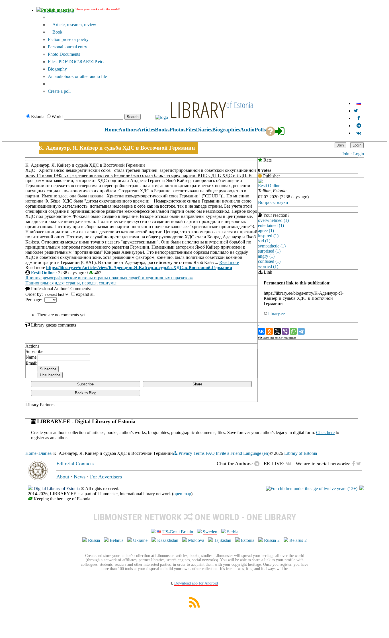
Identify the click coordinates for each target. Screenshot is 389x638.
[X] (277, 331)
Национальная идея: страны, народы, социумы (70, 282)
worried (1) (268, 266)
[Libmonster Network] (311, 488)
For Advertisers (106, 477)
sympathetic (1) (272, 245)
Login (358, 153)
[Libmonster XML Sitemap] (194, 606)
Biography (57, 69)
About (62, 477)
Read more (229, 262)
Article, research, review (73, 24)
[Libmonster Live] (358, 133)
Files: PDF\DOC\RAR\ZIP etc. (76, 61)
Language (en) (256, 453)
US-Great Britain (177, 531)
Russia (94, 540)
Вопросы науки (273, 202)
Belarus (116, 540)
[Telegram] (301, 331)
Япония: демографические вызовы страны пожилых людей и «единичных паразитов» (109, 277)
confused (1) (269, 261)
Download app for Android (196, 583)
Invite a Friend (229, 453)
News (79, 477)
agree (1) (266, 230)
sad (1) (264, 240)
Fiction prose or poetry (68, 39)
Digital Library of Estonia (57, 488)
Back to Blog (85, 393)
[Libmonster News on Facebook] (358, 118)
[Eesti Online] (260, 181)
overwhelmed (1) (273, 220)
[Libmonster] (38, 479)
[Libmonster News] (356, 110)
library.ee (276, 313)
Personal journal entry (67, 46)
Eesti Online (42, 272)
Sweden (210, 531)
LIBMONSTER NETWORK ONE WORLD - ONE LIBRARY (194, 517)
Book (56, 32)
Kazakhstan (167, 540)
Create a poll (59, 91)
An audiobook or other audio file (77, 76)
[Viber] (285, 331)
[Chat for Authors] (359, 125)
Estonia (247, 540)
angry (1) (266, 256)
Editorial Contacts (75, 463)
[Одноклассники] (269, 331)
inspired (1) (268, 235)
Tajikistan (222, 540)
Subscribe (85, 384)
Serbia (232, 531)
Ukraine (140, 540)
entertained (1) (271, 225)
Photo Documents (64, 54)
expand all (85, 294)
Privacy (185, 453)
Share (197, 384)
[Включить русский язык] (359, 103)
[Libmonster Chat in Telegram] (258, 463)
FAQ (210, 453)
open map (182, 493)
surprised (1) (269, 251)
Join (345, 153)
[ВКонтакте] (261, 331)
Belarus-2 (298, 540)
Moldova (196, 540)
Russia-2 (272, 540)
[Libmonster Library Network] (361, 488)
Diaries (44, 453)
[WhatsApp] (293, 331)
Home (30, 453)
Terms (198, 453)
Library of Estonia (300, 453)
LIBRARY (197, 109)
